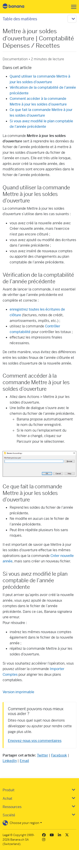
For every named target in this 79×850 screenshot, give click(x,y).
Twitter (42, 755)
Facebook (59, 755)
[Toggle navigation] (72, 6)
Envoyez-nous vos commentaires (34, 740)
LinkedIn (10, 760)
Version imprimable (18, 692)
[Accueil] (17, 7)
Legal (6, 835)
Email (24, 760)
